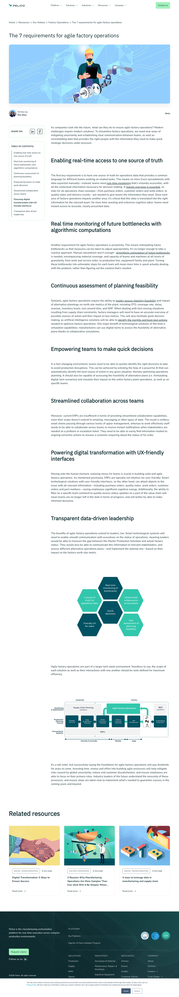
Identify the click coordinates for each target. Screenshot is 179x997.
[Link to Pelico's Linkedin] (25, 959)
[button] (56, 5)
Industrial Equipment (104, 974)
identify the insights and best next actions (142, 320)
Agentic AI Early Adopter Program (84, 943)
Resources (23, 22)
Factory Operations (58, 22)
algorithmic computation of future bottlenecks (143, 252)
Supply (71, 966)
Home (12, 22)
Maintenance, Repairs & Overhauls (106, 968)
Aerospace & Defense (105, 961)
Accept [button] (126, 991)
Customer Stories (129, 976)
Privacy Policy (31, 985)
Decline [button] (137, 991)
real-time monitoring (119, 183)
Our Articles (39, 22)
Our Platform (74, 936)
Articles (125, 961)
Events (124, 966)
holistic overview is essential (143, 187)
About (151, 961)
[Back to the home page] (17, 5)
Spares (71, 976)
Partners (152, 966)
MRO (70, 971)
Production (73, 961)
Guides (124, 971)
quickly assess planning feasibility (136, 300)
